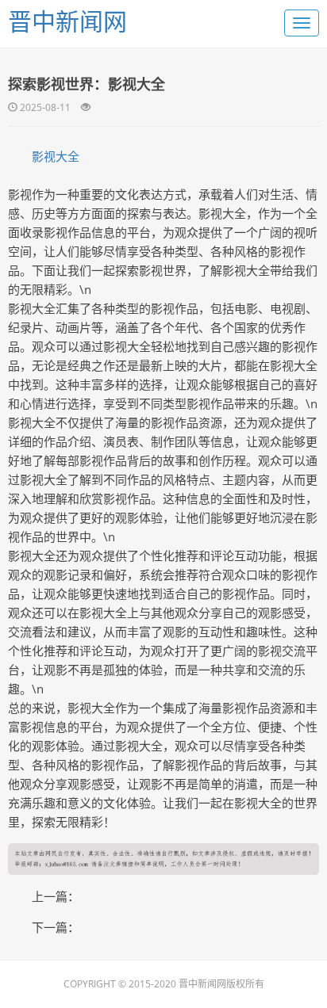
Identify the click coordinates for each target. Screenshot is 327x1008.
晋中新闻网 (67, 21)
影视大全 (55, 156)
